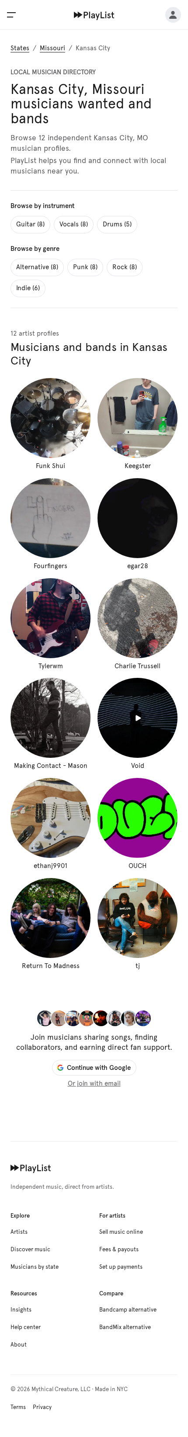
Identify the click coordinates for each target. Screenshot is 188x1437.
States (19, 48)
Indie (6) (28, 288)
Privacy (42, 1407)
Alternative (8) (37, 267)
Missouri (52, 48)
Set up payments (121, 1266)
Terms (18, 1407)
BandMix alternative (125, 1327)
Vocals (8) (73, 224)
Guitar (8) (30, 224)
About (18, 1344)
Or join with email (94, 1083)
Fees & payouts (119, 1249)
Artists (19, 1232)
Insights (20, 1309)
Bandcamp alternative (128, 1309)
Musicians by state (34, 1266)
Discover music (30, 1249)
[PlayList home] (30, 1168)
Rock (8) (124, 267)
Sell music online (121, 1232)
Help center (25, 1327)
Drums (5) (117, 224)
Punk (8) (85, 267)
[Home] (94, 15)
